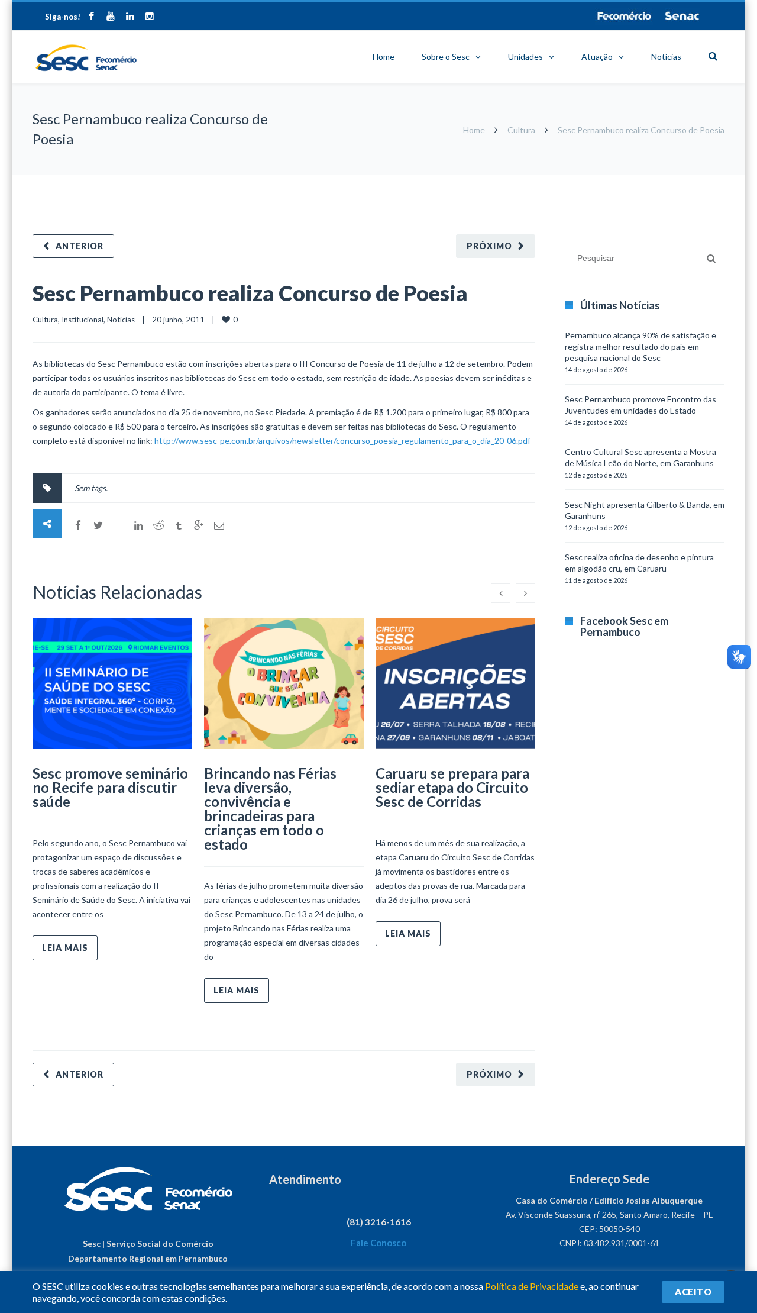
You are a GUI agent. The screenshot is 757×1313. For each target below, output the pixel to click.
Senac (682, 16)
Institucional (82, 319)
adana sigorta (626, 181)
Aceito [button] (693, 1291)
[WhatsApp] (118, 525)
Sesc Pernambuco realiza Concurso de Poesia (250, 293)
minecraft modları (567, 181)
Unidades (525, 56)
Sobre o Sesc (446, 56)
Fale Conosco (378, 1242)
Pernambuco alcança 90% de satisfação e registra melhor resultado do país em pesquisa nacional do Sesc (640, 346)
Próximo (489, 246)
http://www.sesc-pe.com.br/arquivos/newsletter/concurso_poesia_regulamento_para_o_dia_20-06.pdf (342, 440)
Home (383, 56)
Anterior (79, 246)
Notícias (666, 56)
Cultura (521, 130)
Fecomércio (624, 16)
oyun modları (675, 181)
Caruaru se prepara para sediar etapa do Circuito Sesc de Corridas (452, 787)
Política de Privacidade (531, 1286)
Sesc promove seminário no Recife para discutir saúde (110, 787)
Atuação (597, 56)
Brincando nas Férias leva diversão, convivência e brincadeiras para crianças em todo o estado (270, 808)
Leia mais (65, 948)
